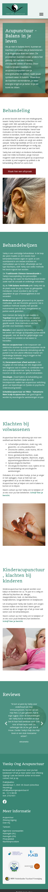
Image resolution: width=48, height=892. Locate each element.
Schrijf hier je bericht (13, 621)
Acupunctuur (8, 817)
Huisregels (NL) (9, 833)
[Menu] (41, 14)
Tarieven (6, 827)
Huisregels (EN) (9, 836)
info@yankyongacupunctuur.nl (16, 790)
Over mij (6, 822)
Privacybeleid (8, 839)
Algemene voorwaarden (13, 831)
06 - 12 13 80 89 (10, 793)
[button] (19, 171)
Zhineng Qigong (9, 820)
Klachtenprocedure (11, 841)
